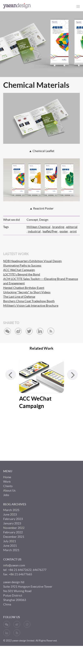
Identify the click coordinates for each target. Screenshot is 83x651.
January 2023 (12, 523)
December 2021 (13, 536)
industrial (34, 231)
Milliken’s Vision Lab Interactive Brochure (30, 305)
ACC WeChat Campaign (19, 270)
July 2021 (9, 541)
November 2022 (13, 527)
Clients (8, 486)
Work (7, 481)
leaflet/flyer (50, 231)
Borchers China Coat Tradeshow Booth (29, 301)
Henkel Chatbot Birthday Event (23, 287)
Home (7, 477)
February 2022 (13, 532)
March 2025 (11, 510)
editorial (71, 227)
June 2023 (10, 514)
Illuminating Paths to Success (22, 265)
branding (58, 227)
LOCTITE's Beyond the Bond (21, 274)
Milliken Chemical (38, 227)
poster (64, 231)
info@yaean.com (14, 565)
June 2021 (10, 545)
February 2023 (13, 519)
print (73, 231)
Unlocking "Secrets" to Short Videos (26, 292)
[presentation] (10, 374)
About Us (9, 490)
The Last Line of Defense (19, 296)
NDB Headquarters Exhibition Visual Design (32, 261)
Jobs (6, 495)
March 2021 (11, 550)
